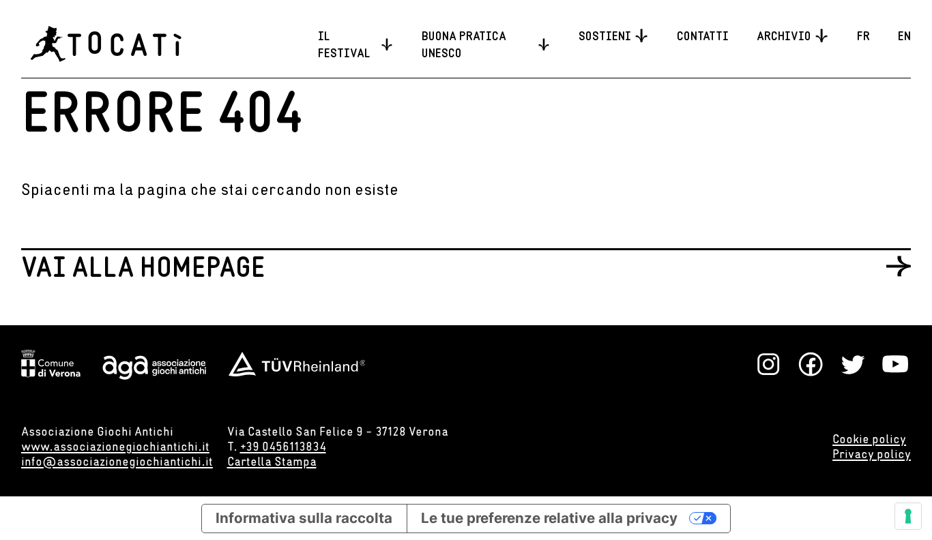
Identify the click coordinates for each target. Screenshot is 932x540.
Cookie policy (869, 439)
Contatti (703, 36)
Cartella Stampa (272, 461)
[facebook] (810, 364)
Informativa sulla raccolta (304, 517)
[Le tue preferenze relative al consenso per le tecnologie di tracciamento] (908, 516)
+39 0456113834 (283, 446)
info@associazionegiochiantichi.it (117, 461)
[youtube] (895, 364)
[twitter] (853, 364)
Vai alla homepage (143, 265)
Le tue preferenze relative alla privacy (549, 517)
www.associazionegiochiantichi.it (115, 446)
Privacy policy (871, 454)
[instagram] (768, 364)
